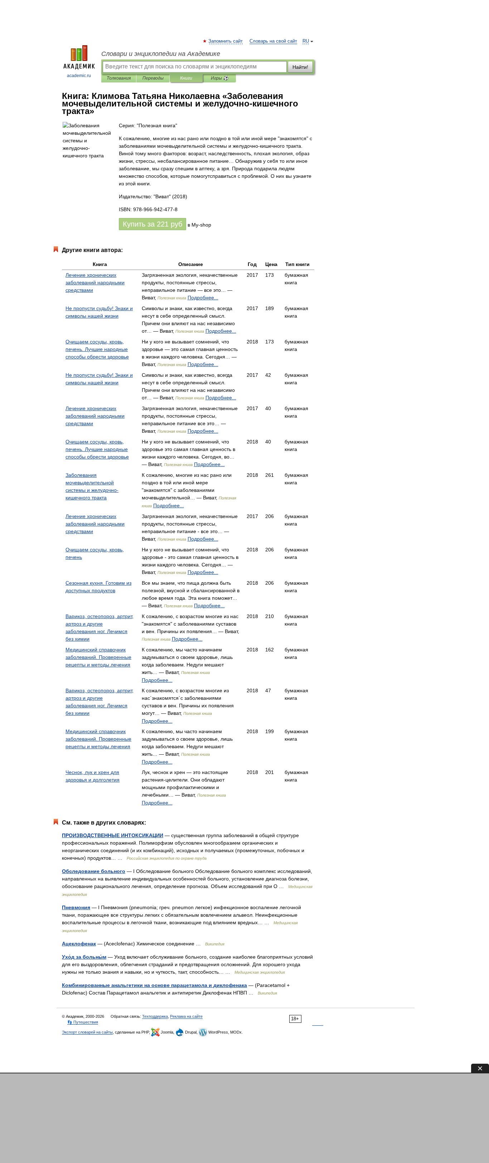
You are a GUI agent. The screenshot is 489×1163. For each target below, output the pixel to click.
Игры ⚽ (219, 78)
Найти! (300, 67)
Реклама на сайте (186, 1016)
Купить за (152, 224)
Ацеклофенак (79, 943)
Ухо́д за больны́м (84, 957)
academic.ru (79, 75)
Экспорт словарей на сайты (87, 1032)
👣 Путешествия (82, 1022)
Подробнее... (203, 297)
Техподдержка (155, 1016)
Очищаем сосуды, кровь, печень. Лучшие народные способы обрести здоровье (97, 349)
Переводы (153, 78)
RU (305, 41)
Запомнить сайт (226, 41)
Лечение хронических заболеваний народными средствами (95, 282)
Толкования (119, 78)
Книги (186, 78)
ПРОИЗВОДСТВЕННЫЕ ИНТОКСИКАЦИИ (112, 835)
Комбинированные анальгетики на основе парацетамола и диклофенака (154, 985)
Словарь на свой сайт (273, 41)
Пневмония (76, 907)
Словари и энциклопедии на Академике (160, 53)
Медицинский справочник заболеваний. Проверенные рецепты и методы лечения (98, 657)
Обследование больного (93, 871)
